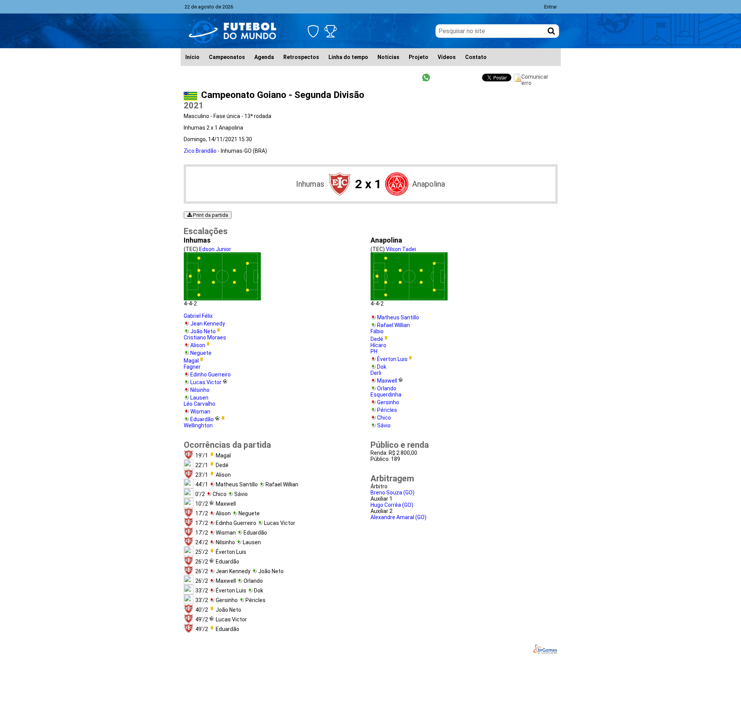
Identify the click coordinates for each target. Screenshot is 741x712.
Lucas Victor (206, 382)
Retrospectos (301, 57)
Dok (381, 367)
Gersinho (388, 402)
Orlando (386, 388)
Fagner (192, 367)
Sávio (384, 425)
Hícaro (378, 345)
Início (192, 57)
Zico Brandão (200, 151)
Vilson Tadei (401, 249)
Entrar (550, 7)
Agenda (264, 57)
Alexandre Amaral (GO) (398, 517)
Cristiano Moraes (205, 337)
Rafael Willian (393, 325)
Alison (197, 345)
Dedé (376, 339)
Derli (375, 373)
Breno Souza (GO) (392, 492)
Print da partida (210, 215)
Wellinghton (198, 425)
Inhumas (310, 184)
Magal (191, 361)
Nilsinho (200, 390)
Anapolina (428, 184)
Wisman (200, 411)
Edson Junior (215, 249)
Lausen (199, 398)
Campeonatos (227, 57)
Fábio (377, 331)
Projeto (418, 57)
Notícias (388, 57)
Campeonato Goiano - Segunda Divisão (282, 94)
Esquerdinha (385, 394)
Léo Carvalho (199, 404)
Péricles (387, 410)
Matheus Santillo (398, 317)
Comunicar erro (534, 78)
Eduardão (202, 419)
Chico (384, 418)
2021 (194, 105)
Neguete (200, 353)
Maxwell (387, 381)
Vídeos (447, 57)
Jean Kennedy (207, 324)
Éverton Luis (392, 359)
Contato (476, 57)
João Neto (203, 331)
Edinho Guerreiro (210, 374)
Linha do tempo (348, 57)
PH (373, 351)
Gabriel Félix (198, 316)
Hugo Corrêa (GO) (391, 505)
